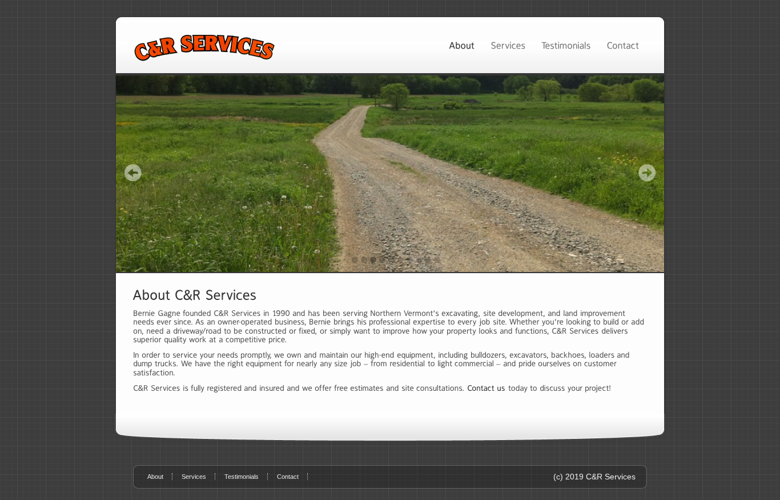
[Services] (508, 45)
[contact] (486, 388)
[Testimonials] (565, 45)
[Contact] (622, 45)
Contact (288, 476)
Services (194, 476)
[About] (462, 45)
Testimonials (241, 476)
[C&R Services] (390, 173)
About (155, 476)
